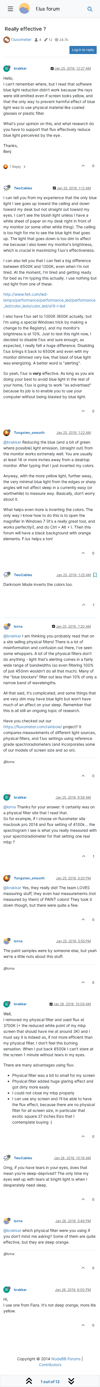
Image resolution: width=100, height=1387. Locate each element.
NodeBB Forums (66, 1358)
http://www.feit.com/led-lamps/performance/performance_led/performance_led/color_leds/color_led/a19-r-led (49, 300)
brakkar (20, 68)
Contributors (50, 1364)
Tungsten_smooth (29, 432)
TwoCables (23, 188)
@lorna (9, 806)
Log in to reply (83, 50)
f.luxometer (21, 39)
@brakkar (12, 442)
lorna (18, 626)
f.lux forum (48, 9)
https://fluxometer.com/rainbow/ (32, 726)
